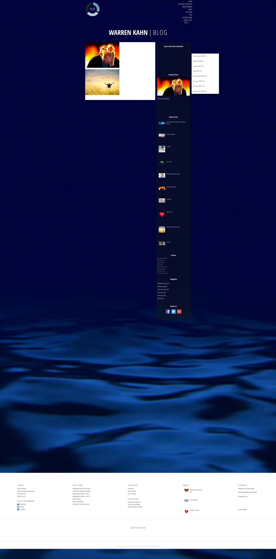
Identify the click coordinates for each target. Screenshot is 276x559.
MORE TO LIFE (188, 20)
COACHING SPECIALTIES (185, 4)
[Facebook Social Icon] (18, 504)
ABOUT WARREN (187, 6)
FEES (190, 15)
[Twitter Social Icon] (18, 507)
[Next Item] (186, 86)
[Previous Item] (161, 86)
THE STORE (189, 12)
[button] (188, 23)
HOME (190, 1)
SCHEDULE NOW (187, 17)
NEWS (190, 9)
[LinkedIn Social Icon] (18, 509)
